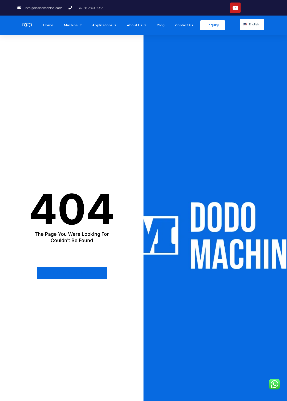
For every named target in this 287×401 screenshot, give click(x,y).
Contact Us (184, 25)
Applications (102, 25)
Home (48, 25)
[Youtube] (235, 8)
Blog (161, 25)
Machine (71, 25)
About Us (134, 25)
